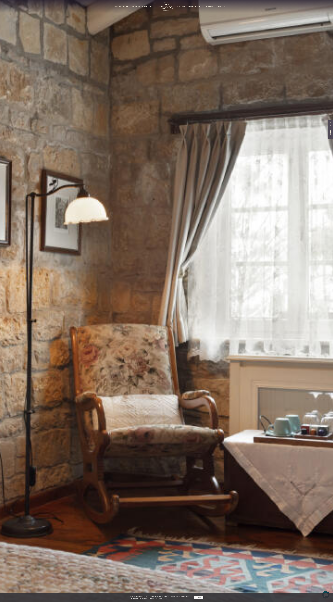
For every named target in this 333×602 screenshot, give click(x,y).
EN (224, 6)
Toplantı (198, 6)
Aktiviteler (180, 6)
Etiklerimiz (208, 6)
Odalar (126, 6)
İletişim (218, 6)
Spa (151, 6)
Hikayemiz (117, 6)
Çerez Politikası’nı (174, 596)
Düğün (190, 6)
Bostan (145, 6)
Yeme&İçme (136, 6)
